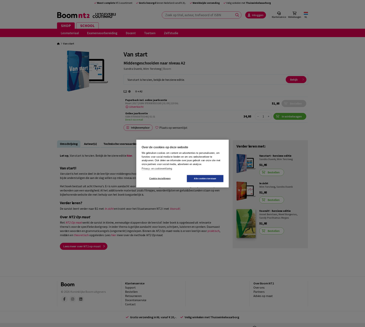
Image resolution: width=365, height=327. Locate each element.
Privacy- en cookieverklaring (157, 168)
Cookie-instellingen (160, 178)
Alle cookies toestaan (205, 178)
